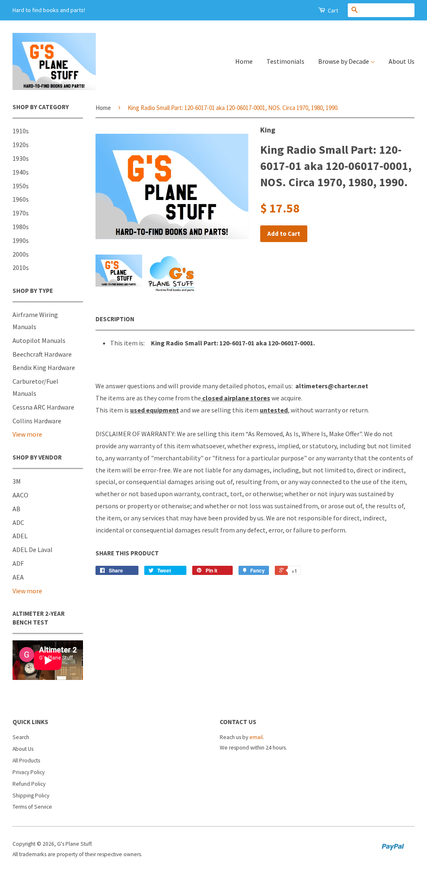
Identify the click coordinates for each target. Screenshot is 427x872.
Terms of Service (32, 806)
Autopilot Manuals (39, 340)
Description (114, 319)
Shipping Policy (31, 795)
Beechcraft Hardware (42, 354)
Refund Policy (29, 783)
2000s (21, 254)
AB (16, 509)
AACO (20, 495)
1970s (21, 213)
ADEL (20, 536)
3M (17, 481)
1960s (21, 199)
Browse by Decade (344, 61)
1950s (21, 186)
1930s (21, 158)
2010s (21, 267)
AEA (18, 577)
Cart (332, 10)
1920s (21, 144)
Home (244, 61)
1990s (21, 240)
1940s (21, 172)
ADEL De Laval (33, 549)
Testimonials (285, 61)
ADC (18, 522)
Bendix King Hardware (44, 367)
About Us (401, 61)
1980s (21, 226)
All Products (26, 760)
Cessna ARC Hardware (43, 407)
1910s (21, 131)
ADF (18, 563)
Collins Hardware (37, 421)
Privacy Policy (29, 772)
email (256, 737)
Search (21, 737)
